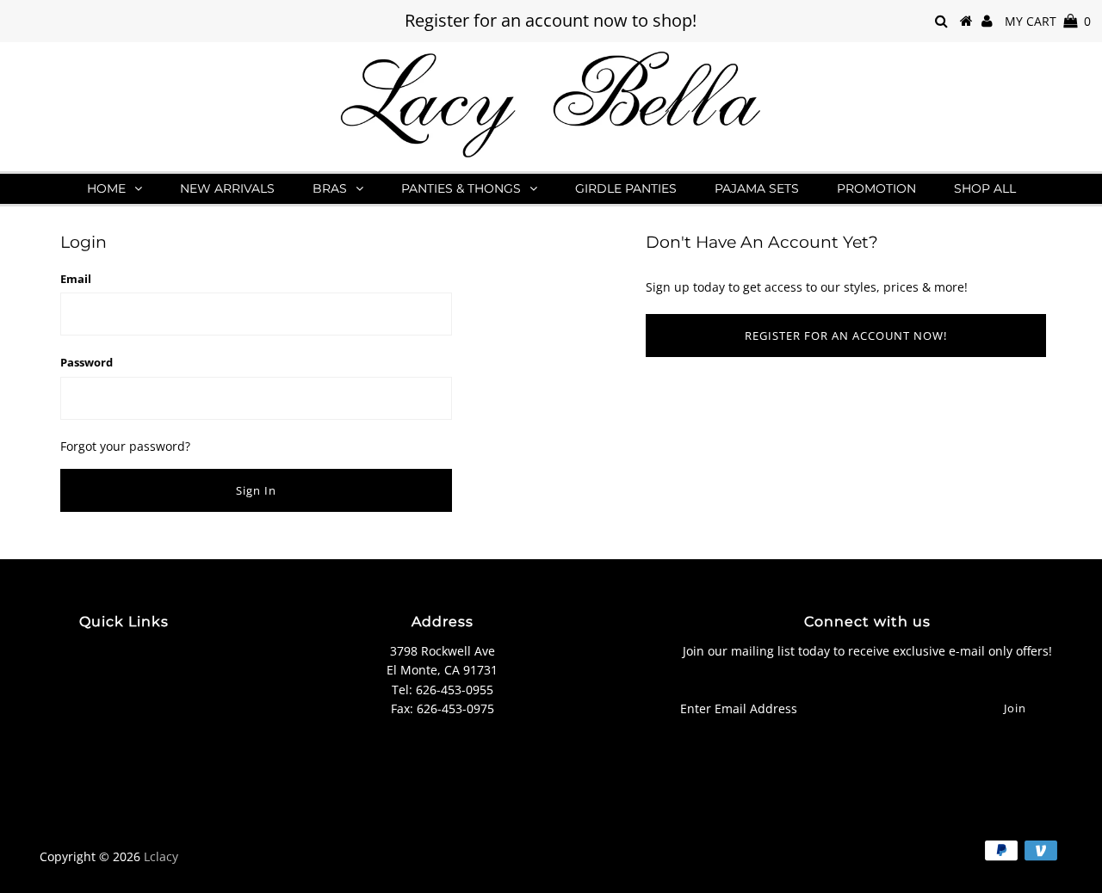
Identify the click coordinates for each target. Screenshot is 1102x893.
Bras (330, 188)
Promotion (876, 188)
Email (75, 278)
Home (106, 188)
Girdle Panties (626, 188)
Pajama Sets (757, 188)
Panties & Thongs (461, 188)
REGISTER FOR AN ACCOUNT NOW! (846, 335)
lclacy (161, 856)
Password (86, 362)
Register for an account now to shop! (550, 20)
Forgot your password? (125, 446)
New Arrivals (227, 188)
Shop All (985, 188)
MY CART (1048, 21)
